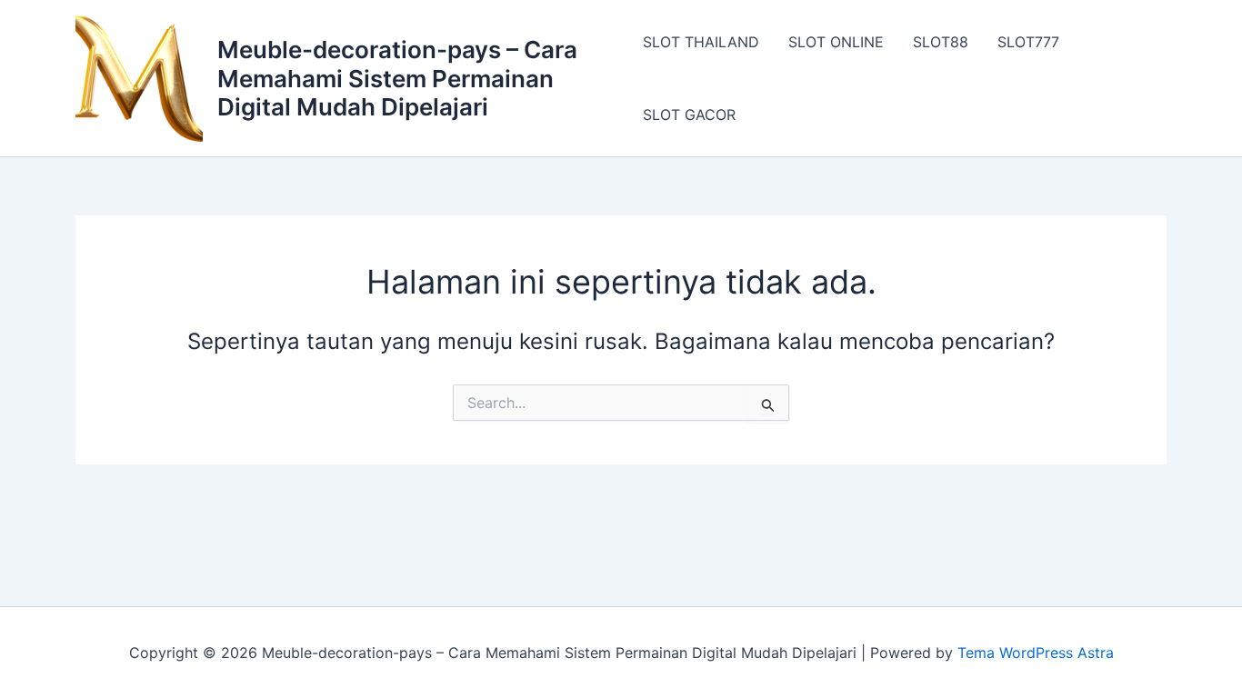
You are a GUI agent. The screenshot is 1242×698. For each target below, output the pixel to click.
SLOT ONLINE (836, 42)
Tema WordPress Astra (1035, 652)
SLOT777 (1028, 42)
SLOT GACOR (689, 114)
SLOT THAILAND (701, 42)
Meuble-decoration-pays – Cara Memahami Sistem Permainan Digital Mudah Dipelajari (397, 77)
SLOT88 (940, 42)
